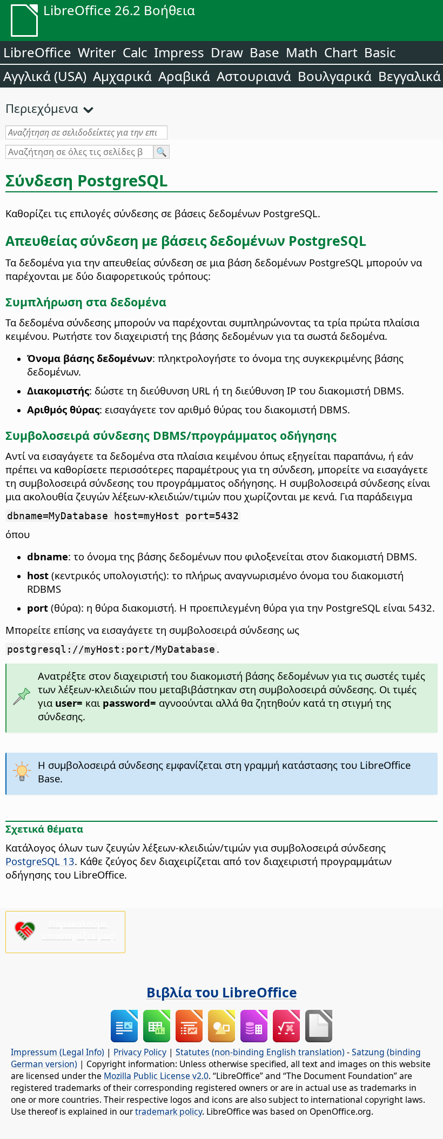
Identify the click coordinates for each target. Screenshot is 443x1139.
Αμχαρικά (122, 76)
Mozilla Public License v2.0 (156, 1076)
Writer (97, 52)
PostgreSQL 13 (40, 861)
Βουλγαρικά (335, 76)
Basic (380, 52)
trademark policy (168, 1111)
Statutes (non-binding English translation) (260, 1052)
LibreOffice (37, 52)
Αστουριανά (254, 76)
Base (264, 52)
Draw (227, 52)
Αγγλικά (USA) (44, 76)
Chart (341, 52)
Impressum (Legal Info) (57, 1052)
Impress (179, 52)
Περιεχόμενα (41, 108)
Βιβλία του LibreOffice (221, 992)
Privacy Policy (139, 1052)
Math (302, 52)
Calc (135, 52)
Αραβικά (184, 76)
